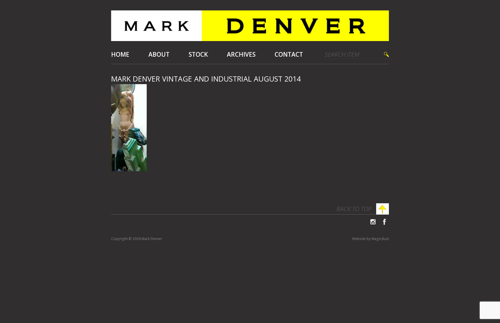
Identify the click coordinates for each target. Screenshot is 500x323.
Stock (198, 54)
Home (120, 54)
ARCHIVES (241, 54)
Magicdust (380, 238)
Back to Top (354, 209)
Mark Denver (250, 27)
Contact (289, 54)
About (159, 54)
